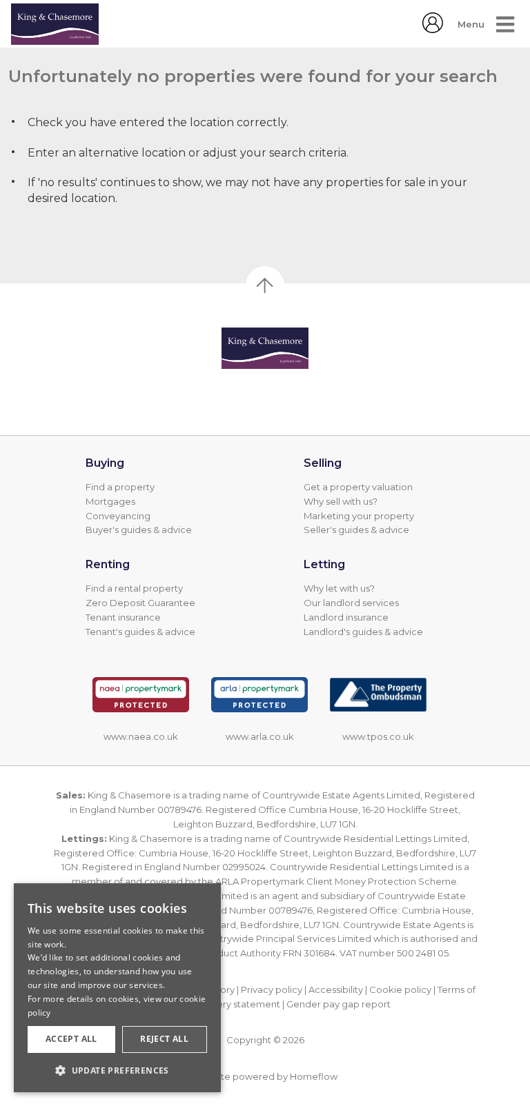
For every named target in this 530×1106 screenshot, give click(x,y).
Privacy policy (271, 989)
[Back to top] (265, 348)
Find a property (120, 486)
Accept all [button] (71, 1039)
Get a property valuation (358, 486)
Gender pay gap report (338, 1003)
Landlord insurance (346, 617)
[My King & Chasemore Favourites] (432, 29)
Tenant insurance (123, 617)
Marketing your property (359, 515)
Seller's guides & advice (356, 529)
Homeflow (313, 1076)
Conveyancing (118, 515)
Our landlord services (351, 602)
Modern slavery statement (221, 1003)
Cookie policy (400, 989)
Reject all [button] (164, 1039)
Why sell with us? (340, 501)
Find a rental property (134, 588)
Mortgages (110, 501)
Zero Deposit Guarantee (140, 602)
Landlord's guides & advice (363, 631)
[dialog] (117, 987)
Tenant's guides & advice (140, 631)
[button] (117, 1070)
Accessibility (335, 989)
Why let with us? (339, 588)
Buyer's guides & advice (139, 529)
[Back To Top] (265, 285)
